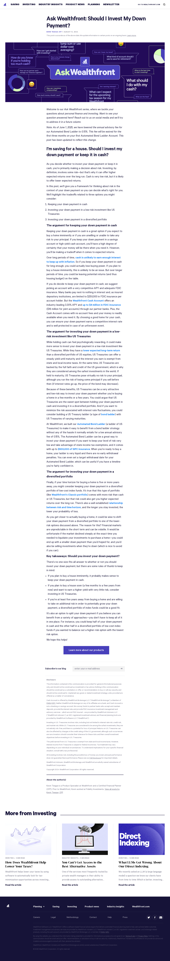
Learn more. (131, 36)
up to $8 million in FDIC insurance (102, 305)
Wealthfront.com (141, 906)
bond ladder (108, 414)
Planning (37, 906)
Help (110, 917)
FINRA (102, 932)
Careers (36, 917)
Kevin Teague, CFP (54, 32)
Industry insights (115, 906)
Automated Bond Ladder (91, 424)
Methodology (73, 917)
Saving (55, 906)
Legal (53, 917)
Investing (72, 906)
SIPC (107, 932)
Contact (93, 917)
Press (125, 917)
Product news (92, 906)
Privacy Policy (143, 936)
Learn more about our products (86, 650)
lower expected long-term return (101, 350)
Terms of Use (130, 936)
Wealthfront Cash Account (88, 300)
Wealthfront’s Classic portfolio (69, 494)
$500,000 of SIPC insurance (74, 449)
